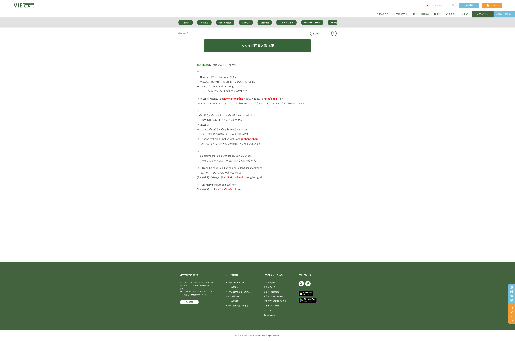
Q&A (466, 14)
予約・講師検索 (422, 14)
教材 (439, 14)
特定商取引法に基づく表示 (275, 301)
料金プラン (403, 14)
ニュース (267, 310)
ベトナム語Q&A (232, 296)
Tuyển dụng (269, 314)
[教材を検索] (334, 33)
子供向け (246, 22)
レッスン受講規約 (271, 291)
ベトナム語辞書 (232, 301)
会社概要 (189, 302)
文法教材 (186, 22)
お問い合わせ (269, 287)
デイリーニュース (312, 22)
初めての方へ (384, 14)
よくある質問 (269, 282)
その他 (334, 22)
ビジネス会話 (225, 22)
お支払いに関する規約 (273, 296)
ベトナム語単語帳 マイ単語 (236, 305)
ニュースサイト (286, 22)
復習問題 (265, 22)
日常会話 (204, 22)
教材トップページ (185, 33)
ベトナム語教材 (232, 287)
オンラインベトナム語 (234, 282)
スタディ (452, 14)
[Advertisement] (257, 213)
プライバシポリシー (272, 305)
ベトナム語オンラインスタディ (238, 291)
